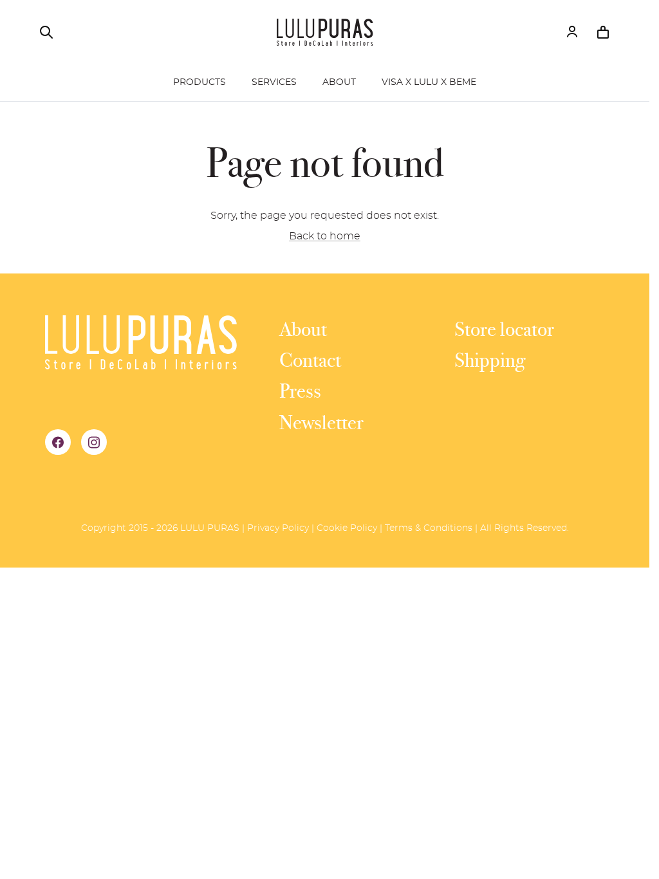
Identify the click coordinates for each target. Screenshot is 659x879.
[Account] (572, 32)
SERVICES (274, 82)
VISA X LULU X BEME (429, 82)
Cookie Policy (347, 528)
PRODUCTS (199, 82)
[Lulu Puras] (325, 32)
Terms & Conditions (428, 528)
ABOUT (339, 82)
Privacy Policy (278, 528)
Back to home (324, 236)
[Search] (46, 32)
